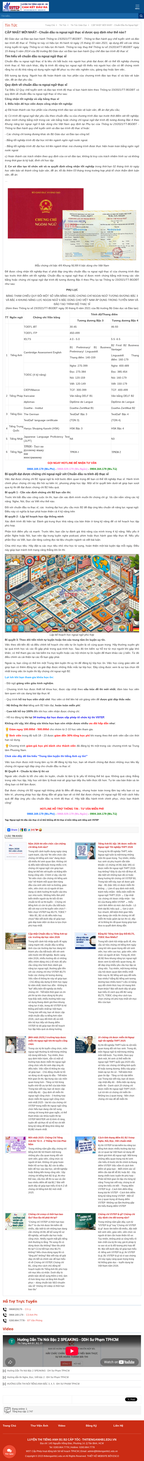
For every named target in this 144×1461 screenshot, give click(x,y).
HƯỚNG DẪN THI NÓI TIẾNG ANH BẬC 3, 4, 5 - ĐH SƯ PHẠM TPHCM (43, 1384)
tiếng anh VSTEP (90, 820)
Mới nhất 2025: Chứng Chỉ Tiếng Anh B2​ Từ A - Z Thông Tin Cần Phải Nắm (47, 1141)
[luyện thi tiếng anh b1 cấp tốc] (24, 6)
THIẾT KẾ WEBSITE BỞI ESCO (103, 1456)
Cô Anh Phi (32, 1315)
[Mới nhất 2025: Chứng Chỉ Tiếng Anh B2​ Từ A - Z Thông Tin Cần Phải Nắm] (15, 1144)
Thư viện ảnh (39, 1425)
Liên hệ (118, 1425)
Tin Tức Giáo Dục (79, 25)
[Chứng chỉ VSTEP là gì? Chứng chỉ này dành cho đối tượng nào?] (85, 1221)
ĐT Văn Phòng (34, 1320)
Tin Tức (62, 25)
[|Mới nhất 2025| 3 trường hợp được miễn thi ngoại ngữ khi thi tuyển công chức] (15, 1044)
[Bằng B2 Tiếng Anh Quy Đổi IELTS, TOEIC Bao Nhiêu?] (85, 940)
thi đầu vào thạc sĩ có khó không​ (37, 820)
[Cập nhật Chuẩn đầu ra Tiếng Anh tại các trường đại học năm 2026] (15, 940)
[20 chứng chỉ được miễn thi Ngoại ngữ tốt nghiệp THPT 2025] (85, 1044)
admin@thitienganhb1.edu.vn (103, 1451)
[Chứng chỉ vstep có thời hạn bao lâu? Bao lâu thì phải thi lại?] (15, 1221)
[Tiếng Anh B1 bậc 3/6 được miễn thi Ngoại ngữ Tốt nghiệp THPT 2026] (85, 850)
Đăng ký (91, 1425)
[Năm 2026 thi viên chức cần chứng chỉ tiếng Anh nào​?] (15, 850)
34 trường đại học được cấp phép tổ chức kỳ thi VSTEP (68, 717)
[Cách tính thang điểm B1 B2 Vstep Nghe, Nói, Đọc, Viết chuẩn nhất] (85, 1144)
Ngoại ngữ (15, 820)
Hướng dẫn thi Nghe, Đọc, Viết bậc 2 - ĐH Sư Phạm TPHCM (38, 1377)
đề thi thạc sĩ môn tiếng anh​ (68, 820)
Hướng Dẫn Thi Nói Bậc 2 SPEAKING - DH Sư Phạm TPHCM (38, 1370)
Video (61, 1425)
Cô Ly (28, 1309)
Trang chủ (50, 25)
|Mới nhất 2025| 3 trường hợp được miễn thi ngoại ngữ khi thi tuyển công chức (47, 1040)
